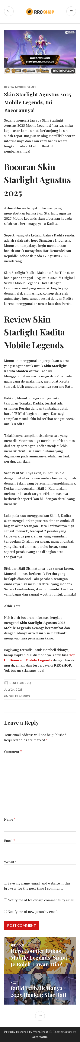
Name (9, 819)
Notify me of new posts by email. (33, 911)
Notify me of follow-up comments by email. (41, 900)
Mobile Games (25, 87)
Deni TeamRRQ (20, 683)
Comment (13, 751)
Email (9, 840)
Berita (9, 87)
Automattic (39, 1037)
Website (10, 862)
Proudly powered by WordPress (26, 1032)
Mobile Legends (18, 696)
